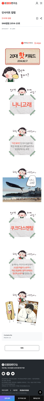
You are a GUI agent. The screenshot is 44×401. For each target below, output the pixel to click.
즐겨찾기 (37, 18)
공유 (41, 18)
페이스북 (8, 373)
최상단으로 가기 (40, 392)
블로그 (13, 373)
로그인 (36, 3)
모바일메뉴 (41, 3)
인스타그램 (3, 373)
